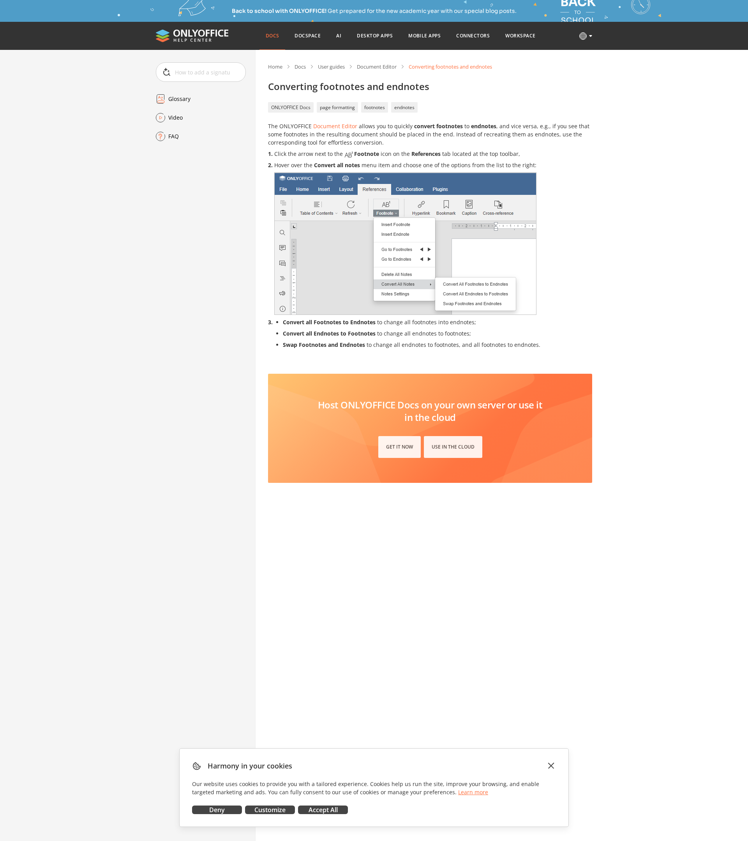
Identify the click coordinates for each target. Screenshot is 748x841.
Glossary (179, 98)
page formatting (337, 107)
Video (175, 117)
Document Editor (377, 66)
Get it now (399, 446)
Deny (217, 810)
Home (275, 66)
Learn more (473, 792)
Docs (300, 66)
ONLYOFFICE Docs (290, 107)
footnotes (374, 107)
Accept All (323, 810)
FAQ (173, 136)
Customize (270, 810)
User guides (331, 66)
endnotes (404, 107)
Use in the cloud (453, 446)
